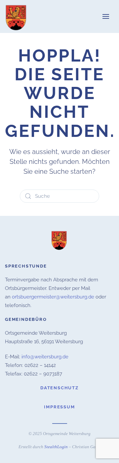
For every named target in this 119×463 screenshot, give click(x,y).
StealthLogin (56, 446)
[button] (105, 16)
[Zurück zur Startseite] (16, 16)
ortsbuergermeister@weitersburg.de (53, 297)
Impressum (59, 406)
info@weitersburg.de (44, 357)
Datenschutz (59, 387)
